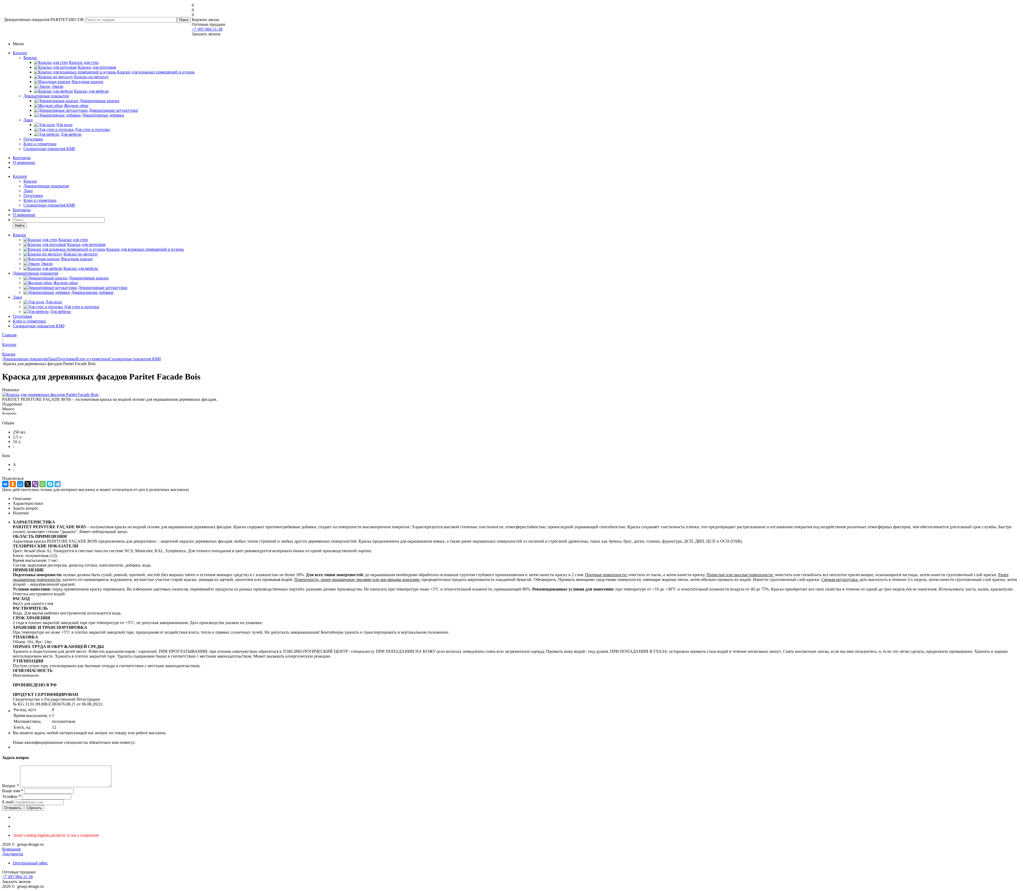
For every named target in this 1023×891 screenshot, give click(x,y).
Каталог (20, 53)
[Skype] (50, 484)
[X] (28, 484)
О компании (24, 162)
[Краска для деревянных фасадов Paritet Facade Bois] (50, 394)
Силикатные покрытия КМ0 (49, 148)
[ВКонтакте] (5, 484)
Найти (20, 226)
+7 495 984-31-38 (207, 29)
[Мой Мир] (20, 484)
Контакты (22, 157)
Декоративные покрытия (46, 96)
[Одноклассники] (13, 484)
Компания (11, 849)
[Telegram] (57, 484)
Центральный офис (30, 863)
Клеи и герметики (39, 144)
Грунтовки (33, 139)
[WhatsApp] (42, 484)
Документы (12, 854)
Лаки (28, 120)
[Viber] (35, 484)
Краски (30, 57)
